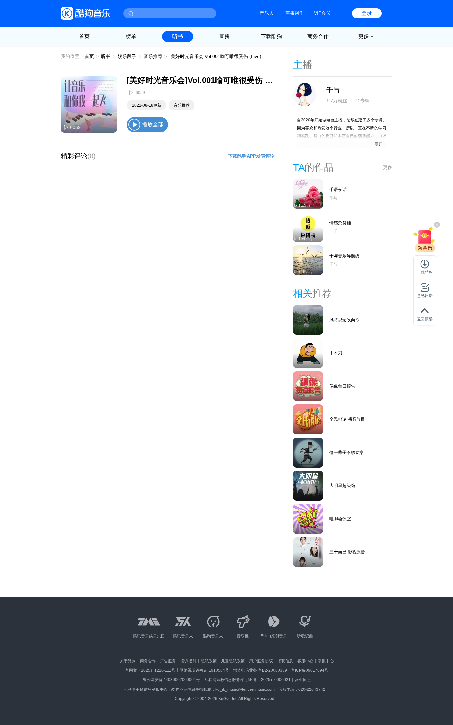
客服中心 (305, 661)
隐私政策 (209, 661)
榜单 (131, 36)
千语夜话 (338, 189)
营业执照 (303, 679)
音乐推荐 (153, 56)
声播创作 (294, 13)
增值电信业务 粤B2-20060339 (260, 670)
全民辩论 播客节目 (347, 419)
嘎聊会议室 (340, 518)
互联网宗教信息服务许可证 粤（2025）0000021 (247, 679)
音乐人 (267, 13)
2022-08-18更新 (146, 105)
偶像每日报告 (342, 386)
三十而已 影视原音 (347, 551)
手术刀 (335, 352)
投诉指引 (188, 661)
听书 (177, 36)
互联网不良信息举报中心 (145, 689)
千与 (333, 90)
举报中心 (326, 661)
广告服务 (168, 661)
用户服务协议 (261, 661)
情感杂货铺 (340, 222)
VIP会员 (322, 13)
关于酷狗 (128, 661)
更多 (387, 167)
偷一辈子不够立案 (346, 452)
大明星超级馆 (342, 485)
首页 (84, 36)
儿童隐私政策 (233, 661)
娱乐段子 (127, 56)
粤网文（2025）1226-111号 (150, 670)
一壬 (333, 231)
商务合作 (318, 36)
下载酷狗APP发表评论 (251, 156)
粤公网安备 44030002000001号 (171, 679)
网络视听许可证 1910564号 (204, 670)
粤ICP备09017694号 (309, 670)
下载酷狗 (271, 36)
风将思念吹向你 (344, 319)
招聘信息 (285, 661)
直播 (224, 36)
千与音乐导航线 (344, 256)
